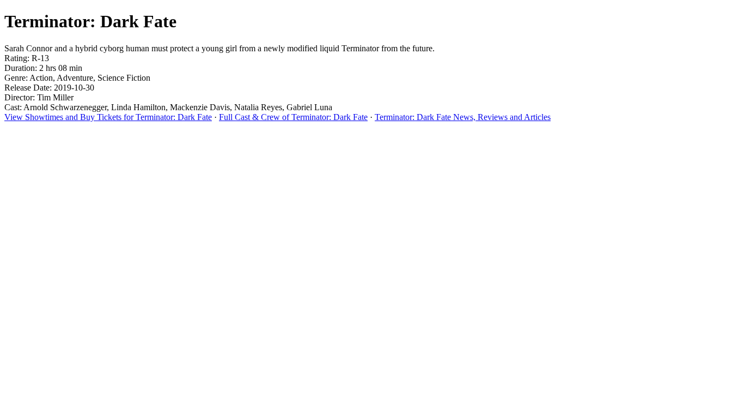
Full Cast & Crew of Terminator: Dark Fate (293, 117)
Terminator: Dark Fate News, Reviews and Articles (463, 117)
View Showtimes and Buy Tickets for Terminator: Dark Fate (108, 117)
